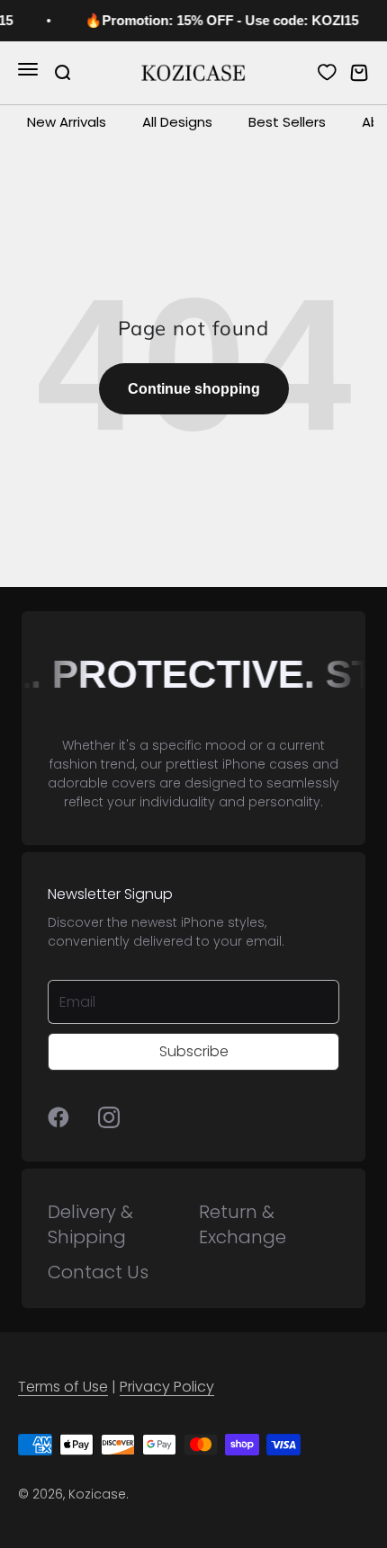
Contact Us (98, 1272)
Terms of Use (63, 1386)
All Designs (177, 121)
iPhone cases (265, 764)
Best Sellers (287, 121)
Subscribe (194, 1051)
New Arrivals (66, 121)
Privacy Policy (167, 1386)
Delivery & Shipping (90, 1224)
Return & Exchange (242, 1224)
